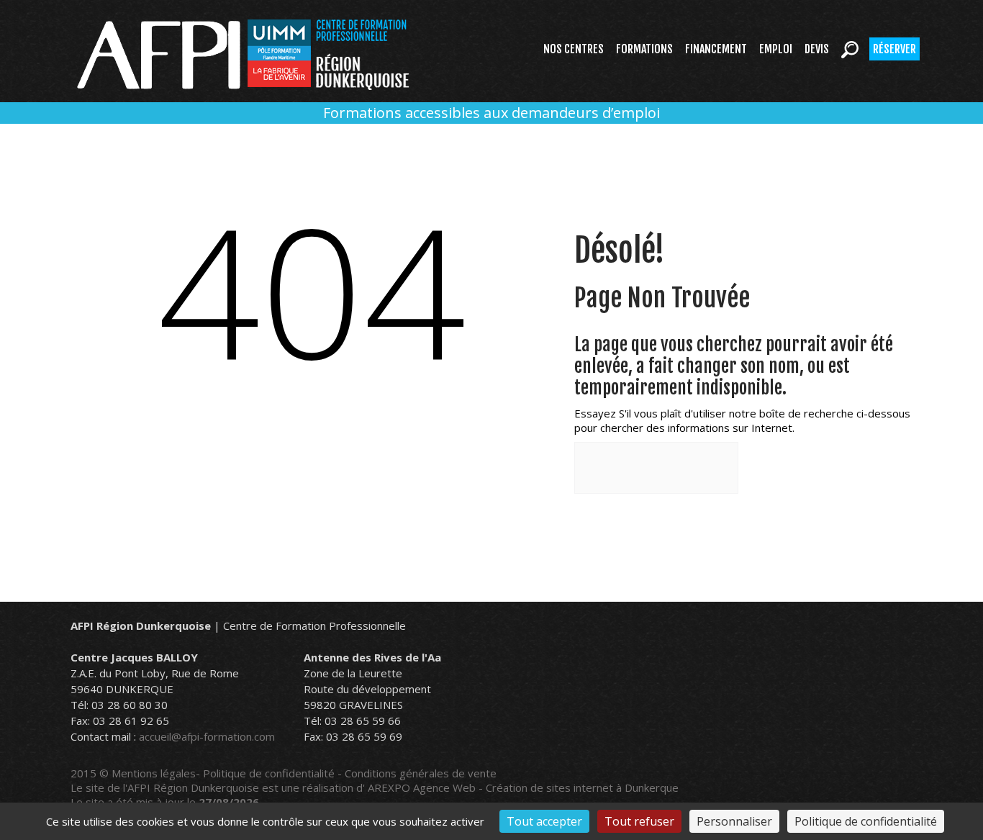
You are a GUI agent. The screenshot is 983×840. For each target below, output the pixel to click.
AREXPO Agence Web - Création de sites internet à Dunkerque (523, 787)
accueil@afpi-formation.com (207, 736)
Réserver (894, 49)
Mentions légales (154, 773)
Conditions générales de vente (421, 773)
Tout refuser (639, 821)
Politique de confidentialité (269, 773)
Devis (817, 49)
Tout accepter (544, 821)
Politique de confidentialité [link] (865, 821)
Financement (716, 49)
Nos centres (573, 49)
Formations (644, 49)
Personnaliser (734, 821)
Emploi (775, 49)
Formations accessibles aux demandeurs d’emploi (491, 112)
